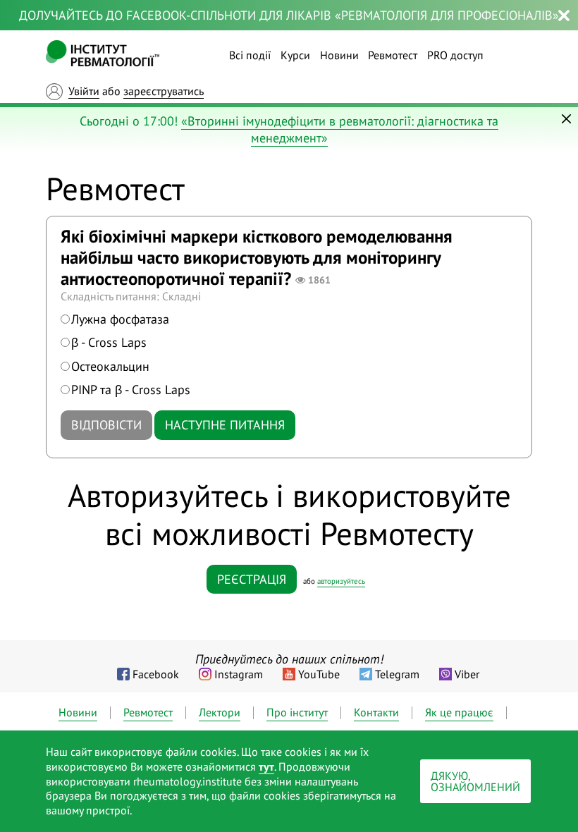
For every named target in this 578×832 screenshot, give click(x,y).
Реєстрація (251, 579)
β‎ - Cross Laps (109, 342)
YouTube (319, 674)
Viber (467, 674)
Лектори (219, 712)
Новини (339, 55)
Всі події (250, 55)
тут (266, 766)
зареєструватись (163, 91)
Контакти (376, 712)
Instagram (238, 674)
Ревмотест (392, 55)
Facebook (156, 674)
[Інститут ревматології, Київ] (102, 55)
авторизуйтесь (341, 581)
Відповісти (106, 425)
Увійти (83, 91)
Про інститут (297, 712)
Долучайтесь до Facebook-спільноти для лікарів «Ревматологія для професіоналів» (289, 15)
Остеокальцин (110, 366)
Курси (295, 55)
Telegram (397, 674)
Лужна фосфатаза (120, 319)
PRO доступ (455, 55)
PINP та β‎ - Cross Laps (130, 389)
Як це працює (459, 712)
